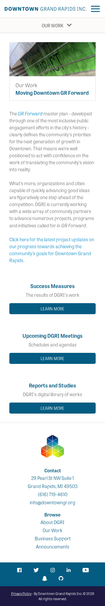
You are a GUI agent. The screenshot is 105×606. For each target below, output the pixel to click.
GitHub (61, 578)
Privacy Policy (21, 593)
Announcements (52, 546)
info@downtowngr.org (52, 502)
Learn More (52, 309)
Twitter (36, 570)
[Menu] (95, 8)
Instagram (52, 570)
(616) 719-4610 (52, 494)
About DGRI (52, 522)
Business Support (53, 538)
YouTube (86, 570)
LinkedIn (69, 570)
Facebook (19, 570)
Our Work (52, 25)
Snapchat (44, 578)
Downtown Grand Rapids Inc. (45, 9)
